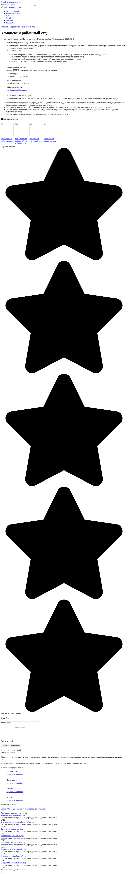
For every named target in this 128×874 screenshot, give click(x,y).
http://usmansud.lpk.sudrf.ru (17, 90)
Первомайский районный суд (13, 856)
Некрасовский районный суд (13, 863)
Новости (9, 22)
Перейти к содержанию (11, 2)
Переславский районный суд (13, 849)
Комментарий (7, 741)
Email (3, 722)
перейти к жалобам (14, 774)
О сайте (9, 18)
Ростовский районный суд (12, 836)
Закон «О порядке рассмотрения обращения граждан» (24, 809)
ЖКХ (8, 16)
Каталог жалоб (12, 11)
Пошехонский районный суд (13, 842)
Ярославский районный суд (13, 815)
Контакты (10, 20)
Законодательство (13, 13)
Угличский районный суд (12, 829)
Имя (3, 718)
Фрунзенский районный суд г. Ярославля (18, 822)
